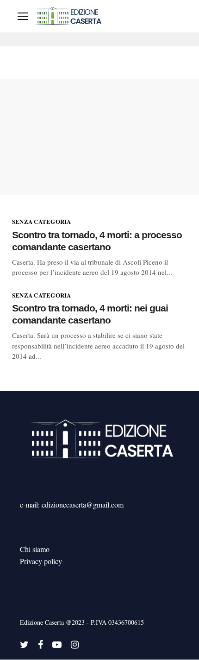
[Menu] (22, 16)
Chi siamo (35, 549)
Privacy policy (41, 561)
